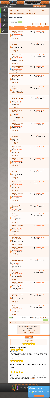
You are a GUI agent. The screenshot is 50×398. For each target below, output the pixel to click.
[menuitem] (18, 10)
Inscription (43, 6)
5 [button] (43, 24)
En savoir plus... (32, 392)
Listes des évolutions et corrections (16, 38)
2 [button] (38, 24)
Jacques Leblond (18, 34)
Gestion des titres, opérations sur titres (17, 119)
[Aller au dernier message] (44, 31)
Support (14, 267)
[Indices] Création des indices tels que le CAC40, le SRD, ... (17, 112)
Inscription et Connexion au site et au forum (17, 260)
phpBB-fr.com (31, 330)
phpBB (27, 326)
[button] (33, 24)
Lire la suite (33, 356)
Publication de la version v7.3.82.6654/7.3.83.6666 (17, 98)
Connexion (37, 6)
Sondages (20, 210)
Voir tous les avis (29, 340)
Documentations (18, 72)
